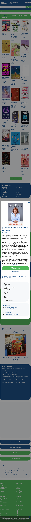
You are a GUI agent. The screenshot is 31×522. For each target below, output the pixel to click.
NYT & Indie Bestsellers (10, 308)
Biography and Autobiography (11, 307)
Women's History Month (10, 310)
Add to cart (16, 268)
